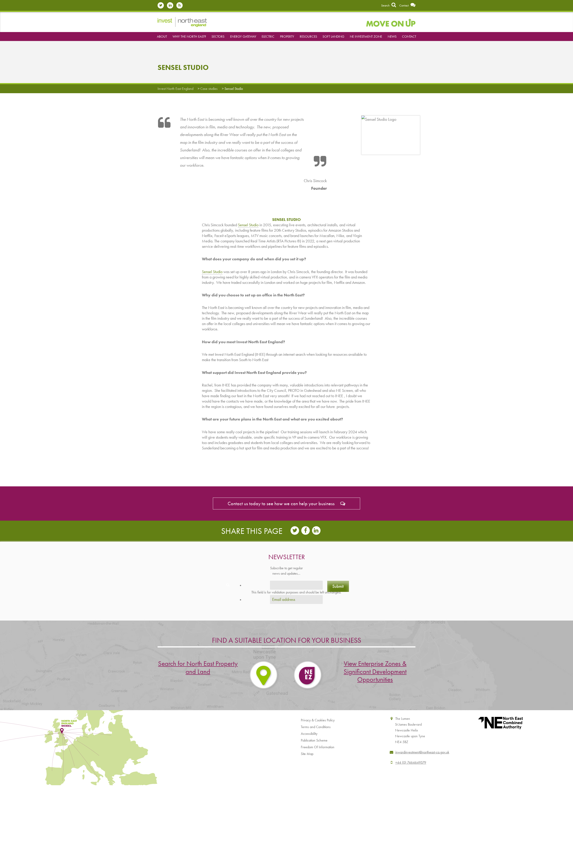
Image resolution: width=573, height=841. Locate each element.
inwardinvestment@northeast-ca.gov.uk (422, 752)
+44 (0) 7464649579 (410, 762)
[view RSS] (180, 5)
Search (385, 5)
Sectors (218, 36)
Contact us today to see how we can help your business (282, 503)
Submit (338, 586)
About (162, 36)
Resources (308, 36)
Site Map (307, 753)
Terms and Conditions (316, 727)
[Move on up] (390, 22)
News (392, 36)
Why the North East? (189, 36)
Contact (404, 5)
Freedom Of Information (317, 747)
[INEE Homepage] (182, 21)
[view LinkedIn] (171, 5)
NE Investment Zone (366, 36)
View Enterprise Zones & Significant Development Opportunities (375, 671)
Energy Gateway (243, 36)
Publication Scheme (314, 740)
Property (287, 36)
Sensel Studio (248, 224)
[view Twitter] (162, 5)
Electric (268, 36)
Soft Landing (333, 36)
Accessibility (309, 733)
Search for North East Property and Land (198, 667)
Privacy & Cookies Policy (318, 720)
